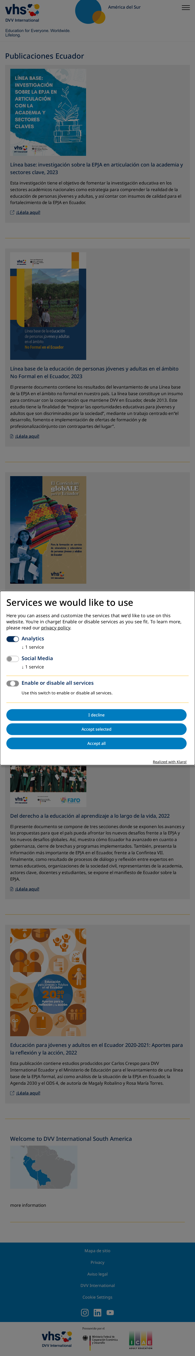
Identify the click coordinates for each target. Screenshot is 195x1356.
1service (33, 647)
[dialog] (97, 678)
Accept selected (96, 729)
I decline (96, 715)
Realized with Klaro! (170, 762)
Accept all (96, 743)
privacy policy (55, 628)
